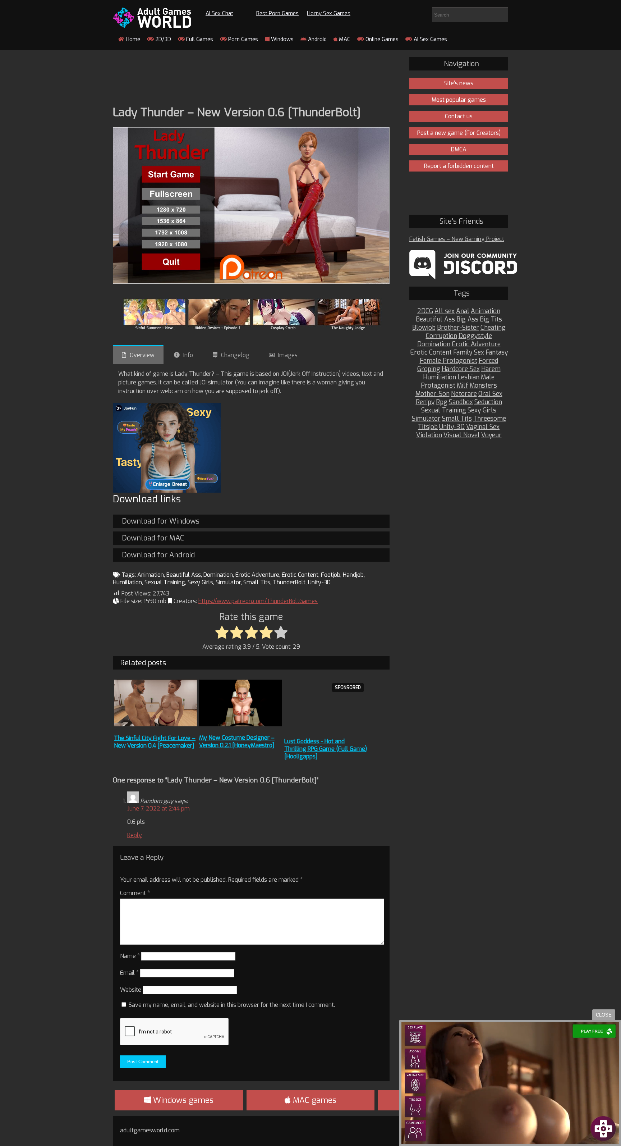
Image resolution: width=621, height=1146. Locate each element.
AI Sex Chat (219, 13)
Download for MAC (153, 538)
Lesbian (468, 377)
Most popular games (459, 100)
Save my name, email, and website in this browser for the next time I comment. (232, 1005)
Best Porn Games (277, 13)
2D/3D (162, 39)
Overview (142, 355)
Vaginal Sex (483, 427)
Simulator (228, 582)
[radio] (222, 633)
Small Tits (256, 582)
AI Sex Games (429, 39)
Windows (282, 39)
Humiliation (127, 582)
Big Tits (491, 319)
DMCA (458, 149)
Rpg (441, 402)
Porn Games (242, 39)
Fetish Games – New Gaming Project (456, 239)
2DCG (425, 311)
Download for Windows (160, 521)
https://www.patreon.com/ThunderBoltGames (258, 601)
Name (130, 956)
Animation (150, 575)
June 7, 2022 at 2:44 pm (158, 808)
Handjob (353, 575)
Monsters (483, 386)
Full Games (199, 39)
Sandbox (461, 402)
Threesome (489, 419)
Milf (462, 386)
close (604, 1015)
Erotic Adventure (257, 575)
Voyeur (491, 435)
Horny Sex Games (328, 13)
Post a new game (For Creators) (459, 133)
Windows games (182, 1100)
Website (130, 990)
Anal (462, 311)
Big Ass (467, 319)
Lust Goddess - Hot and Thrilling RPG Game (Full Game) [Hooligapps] (325, 749)
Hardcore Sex (461, 369)
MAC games (313, 1100)
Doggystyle (475, 336)
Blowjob (424, 328)
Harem (491, 369)
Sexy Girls (200, 582)
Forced (488, 361)
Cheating (493, 328)
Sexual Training (164, 582)
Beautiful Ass (183, 575)
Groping (428, 369)
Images (288, 355)
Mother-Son (432, 394)
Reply (134, 835)
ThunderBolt (289, 582)
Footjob (330, 575)
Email (129, 973)
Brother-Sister (458, 328)
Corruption (441, 336)
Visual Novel (461, 435)
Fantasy (497, 352)
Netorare (464, 394)
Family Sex (468, 352)
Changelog (235, 355)
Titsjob (428, 427)
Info (188, 355)
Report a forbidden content (459, 166)
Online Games (381, 39)
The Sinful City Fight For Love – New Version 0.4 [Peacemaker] (155, 741)
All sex (444, 311)
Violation (429, 435)
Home (132, 39)
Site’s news (458, 83)
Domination (218, 575)
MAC (343, 39)
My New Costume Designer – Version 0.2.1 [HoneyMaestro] (237, 741)
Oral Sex (490, 394)
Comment (135, 893)
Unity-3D (319, 582)
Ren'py (425, 402)
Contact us (459, 116)
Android (317, 39)
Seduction (488, 402)
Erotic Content (300, 575)
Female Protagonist (448, 361)
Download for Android (158, 555)
